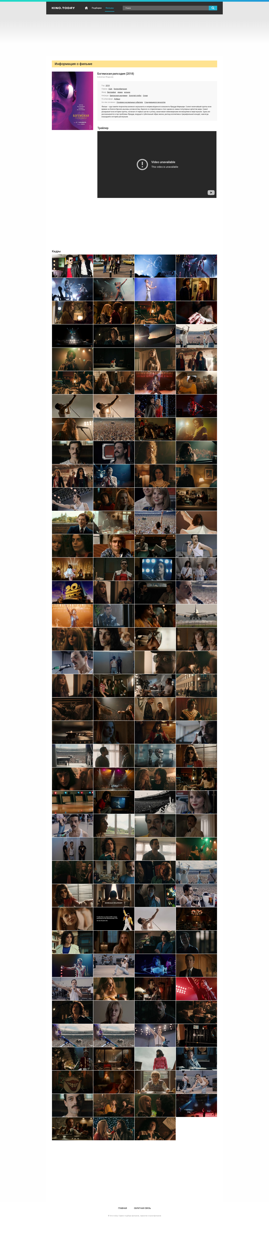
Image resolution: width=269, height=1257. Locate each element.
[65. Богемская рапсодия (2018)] (72, 639)
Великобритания (120, 89)
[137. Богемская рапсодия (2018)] (72, 1058)
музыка (127, 92)
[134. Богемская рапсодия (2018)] (113, 1035)
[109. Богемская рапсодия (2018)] (72, 895)
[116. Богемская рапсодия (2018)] (196, 918)
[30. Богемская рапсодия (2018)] (113, 429)
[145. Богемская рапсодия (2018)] (72, 1105)
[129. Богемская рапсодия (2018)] (72, 1012)
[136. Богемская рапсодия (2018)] (196, 1035)
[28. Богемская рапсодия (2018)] (196, 406)
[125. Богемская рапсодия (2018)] (72, 988)
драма (120, 92)
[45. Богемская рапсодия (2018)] (72, 522)
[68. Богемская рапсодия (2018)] (196, 639)
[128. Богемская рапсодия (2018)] (196, 988)
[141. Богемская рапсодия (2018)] (72, 1082)
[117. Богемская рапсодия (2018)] (72, 942)
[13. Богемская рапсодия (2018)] (72, 335)
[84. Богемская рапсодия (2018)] (196, 732)
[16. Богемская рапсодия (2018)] (196, 335)
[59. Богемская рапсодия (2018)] (155, 592)
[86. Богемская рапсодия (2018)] (113, 755)
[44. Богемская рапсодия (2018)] (196, 499)
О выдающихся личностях (154, 102)
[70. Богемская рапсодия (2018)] (113, 662)
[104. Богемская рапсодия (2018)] (196, 848)
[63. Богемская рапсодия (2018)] (155, 615)
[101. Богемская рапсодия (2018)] (72, 848)
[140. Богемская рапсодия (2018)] (196, 1058)
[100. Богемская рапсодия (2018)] (196, 825)
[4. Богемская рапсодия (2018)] (196, 266)
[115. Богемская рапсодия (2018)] (155, 918)
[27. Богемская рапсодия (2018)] (155, 406)
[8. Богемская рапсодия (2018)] (196, 289)
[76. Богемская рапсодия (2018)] (196, 685)
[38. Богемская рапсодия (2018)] (113, 475)
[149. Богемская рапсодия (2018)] (72, 1128)
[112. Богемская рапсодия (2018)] (196, 895)
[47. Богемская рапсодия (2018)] (155, 522)
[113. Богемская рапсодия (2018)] (72, 918)
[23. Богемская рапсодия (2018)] (155, 382)
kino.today (114, 1216)
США (110, 89)
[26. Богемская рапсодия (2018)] (113, 406)
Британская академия (118, 96)
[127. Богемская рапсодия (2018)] (155, 988)
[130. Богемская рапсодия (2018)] (113, 1012)
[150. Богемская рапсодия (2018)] (113, 1128)
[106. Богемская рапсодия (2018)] (113, 872)
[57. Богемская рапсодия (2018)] (72, 592)
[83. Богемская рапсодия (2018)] (155, 732)
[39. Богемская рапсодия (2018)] (155, 475)
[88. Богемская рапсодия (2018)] (196, 755)
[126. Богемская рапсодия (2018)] (113, 988)
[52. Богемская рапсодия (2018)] (196, 545)
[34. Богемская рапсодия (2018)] (113, 452)
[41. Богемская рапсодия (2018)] (72, 499)
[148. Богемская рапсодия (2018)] (196, 1105)
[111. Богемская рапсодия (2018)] (155, 895)
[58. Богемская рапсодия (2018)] (113, 592)
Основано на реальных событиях (130, 102)
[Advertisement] (134, 35)
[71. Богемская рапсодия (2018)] (155, 662)
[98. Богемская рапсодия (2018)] (113, 825)
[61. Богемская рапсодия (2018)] (72, 615)
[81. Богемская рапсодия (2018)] (72, 732)
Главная (86, 8)
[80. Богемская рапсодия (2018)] (196, 709)
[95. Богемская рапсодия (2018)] (155, 802)
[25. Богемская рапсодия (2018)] (72, 406)
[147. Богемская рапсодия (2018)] (155, 1105)
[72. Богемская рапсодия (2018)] (196, 662)
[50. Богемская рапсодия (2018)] (113, 545)
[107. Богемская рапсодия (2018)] (155, 872)
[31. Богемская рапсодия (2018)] (155, 429)
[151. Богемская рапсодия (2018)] (155, 1128)
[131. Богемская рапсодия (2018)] (155, 1012)
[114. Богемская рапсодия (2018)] (113, 918)
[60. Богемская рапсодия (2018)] (196, 592)
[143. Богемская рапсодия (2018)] (155, 1082)
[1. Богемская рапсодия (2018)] (72, 266)
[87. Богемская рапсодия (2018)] (155, 755)
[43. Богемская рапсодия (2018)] (155, 499)
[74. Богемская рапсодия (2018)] (113, 685)
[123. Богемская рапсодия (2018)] (155, 965)
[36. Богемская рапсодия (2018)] (196, 452)
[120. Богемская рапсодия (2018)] (196, 942)
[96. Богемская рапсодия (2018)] (196, 802)
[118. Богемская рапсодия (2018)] (113, 942)
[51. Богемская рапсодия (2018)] (155, 545)
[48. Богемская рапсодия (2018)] (196, 522)
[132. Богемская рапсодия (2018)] (196, 1012)
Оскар (145, 96)
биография (111, 92)
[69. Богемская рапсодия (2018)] (72, 662)
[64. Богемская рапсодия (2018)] (196, 615)
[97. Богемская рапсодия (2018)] (72, 825)
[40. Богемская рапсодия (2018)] (196, 475)
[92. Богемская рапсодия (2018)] (196, 779)
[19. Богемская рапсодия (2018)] (155, 359)
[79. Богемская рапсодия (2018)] (155, 709)
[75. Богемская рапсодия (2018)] (155, 685)
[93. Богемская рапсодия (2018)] (72, 802)
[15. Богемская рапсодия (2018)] (155, 335)
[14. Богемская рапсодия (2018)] (113, 335)
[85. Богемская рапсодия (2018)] (72, 755)
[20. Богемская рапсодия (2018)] (196, 359)
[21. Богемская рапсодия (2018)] (72, 382)
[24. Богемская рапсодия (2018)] (196, 382)
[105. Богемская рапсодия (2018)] (72, 872)
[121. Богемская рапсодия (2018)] (72, 965)
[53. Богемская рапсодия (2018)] (72, 569)
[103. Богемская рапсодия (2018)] (155, 848)
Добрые (117, 99)
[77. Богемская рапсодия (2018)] (72, 709)
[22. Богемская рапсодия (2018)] (113, 382)
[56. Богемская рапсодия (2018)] (196, 569)
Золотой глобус (135, 96)
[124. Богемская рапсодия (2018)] (196, 965)
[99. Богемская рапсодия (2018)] (155, 825)
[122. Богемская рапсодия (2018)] (113, 965)
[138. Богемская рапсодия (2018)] (113, 1058)
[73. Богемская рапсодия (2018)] (72, 685)
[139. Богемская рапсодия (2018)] (155, 1058)
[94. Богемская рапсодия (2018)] (113, 802)
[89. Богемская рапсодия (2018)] (72, 779)
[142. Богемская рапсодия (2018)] (113, 1082)
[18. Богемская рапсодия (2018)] (113, 359)
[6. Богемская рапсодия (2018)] (113, 289)
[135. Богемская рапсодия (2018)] (155, 1035)
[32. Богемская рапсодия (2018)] (196, 429)
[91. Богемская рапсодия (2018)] (155, 779)
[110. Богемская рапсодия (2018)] (113, 895)
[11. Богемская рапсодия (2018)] (155, 312)
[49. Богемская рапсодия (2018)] (72, 545)
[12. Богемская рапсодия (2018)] (196, 312)
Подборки (97, 8)
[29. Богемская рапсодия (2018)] (72, 429)
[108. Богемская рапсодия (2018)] (196, 872)
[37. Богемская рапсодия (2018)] (72, 475)
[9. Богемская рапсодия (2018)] (72, 312)
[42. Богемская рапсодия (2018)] (113, 499)
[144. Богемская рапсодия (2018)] (196, 1082)
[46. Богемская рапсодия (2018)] (113, 522)
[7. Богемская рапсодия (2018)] (155, 289)
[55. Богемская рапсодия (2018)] (155, 569)
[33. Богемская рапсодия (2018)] (72, 452)
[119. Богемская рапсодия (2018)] (155, 942)
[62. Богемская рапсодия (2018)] (113, 615)
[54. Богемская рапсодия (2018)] (113, 569)
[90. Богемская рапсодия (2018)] (113, 779)
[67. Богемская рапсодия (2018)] (155, 639)
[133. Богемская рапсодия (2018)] (72, 1035)
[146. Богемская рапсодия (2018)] (113, 1105)
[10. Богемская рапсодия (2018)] (113, 312)
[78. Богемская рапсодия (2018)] (113, 709)
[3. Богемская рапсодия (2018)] (155, 266)
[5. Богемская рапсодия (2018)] (72, 289)
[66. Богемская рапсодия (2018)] (113, 639)
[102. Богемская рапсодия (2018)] (113, 848)
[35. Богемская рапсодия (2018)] (155, 452)
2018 (108, 86)
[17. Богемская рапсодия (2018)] (72, 359)
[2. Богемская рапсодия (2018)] (113, 266)
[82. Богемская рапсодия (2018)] (113, 732)
